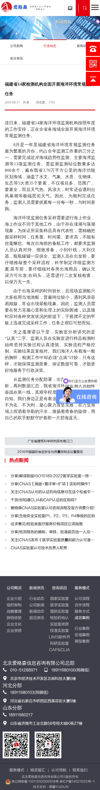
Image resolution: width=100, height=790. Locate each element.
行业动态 (36, 598)
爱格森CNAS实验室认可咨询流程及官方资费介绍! (53, 508)
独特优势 (14, 618)
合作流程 (82, 605)
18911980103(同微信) (29, 692)
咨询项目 (59, 588)
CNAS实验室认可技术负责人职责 (39, 548)
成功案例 (82, 618)
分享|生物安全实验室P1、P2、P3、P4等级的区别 (53, 516)
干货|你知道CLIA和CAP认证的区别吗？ (44, 500)
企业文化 (14, 624)
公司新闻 (36, 605)
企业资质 (14, 630)
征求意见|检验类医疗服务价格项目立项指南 (47, 524)
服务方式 (82, 611)
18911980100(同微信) (70, 670)
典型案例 (82, 641)
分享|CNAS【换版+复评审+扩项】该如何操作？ (51, 484)
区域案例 (82, 635)
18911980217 (21, 715)
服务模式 (82, 588)
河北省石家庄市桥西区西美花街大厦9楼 (43, 701)
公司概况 (14, 588)
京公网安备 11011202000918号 (35, 781)
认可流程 (82, 598)
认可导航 (58, 770)
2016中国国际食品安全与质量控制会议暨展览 (50, 452)
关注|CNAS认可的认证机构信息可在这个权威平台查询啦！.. (53, 492)
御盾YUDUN (59, 787)
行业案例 (82, 628)
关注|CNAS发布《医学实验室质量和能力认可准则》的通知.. (53, 540)
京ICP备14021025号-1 (77, 781)
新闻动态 (36, 611)
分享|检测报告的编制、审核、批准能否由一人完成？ (53, 532)
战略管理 (14, 611)
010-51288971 (23, 670)
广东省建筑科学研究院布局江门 (50, 441)
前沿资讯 (36, 618)
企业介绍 (14, 598)
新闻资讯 (36, 588)
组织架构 (14, 605)
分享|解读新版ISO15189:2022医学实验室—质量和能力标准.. (53, 476)
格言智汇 (37, 770)
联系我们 (80, 770)
